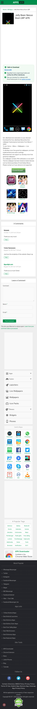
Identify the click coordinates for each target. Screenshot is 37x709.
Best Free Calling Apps (10, 627)
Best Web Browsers (9, 630)
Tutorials (6, 666)
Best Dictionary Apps (9, 634)
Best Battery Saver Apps (10, 623)
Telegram (6, 584)
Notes (18, 542)
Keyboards (27, 539)
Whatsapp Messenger (9, 569)
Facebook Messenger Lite (11, 602)
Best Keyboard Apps (9, 638)
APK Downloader (8, 648)
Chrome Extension (8, 652)
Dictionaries (18, 532)
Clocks (10, 529)
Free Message (18, 539)
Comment (6, 286)
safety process (26, 79)
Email (5, 312)
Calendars (18, 529)
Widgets (12, 415)
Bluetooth (26, 526)
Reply (6, 239)
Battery (18, 526)
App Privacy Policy (18, 688)
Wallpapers (14, 397)
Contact (4, 684)
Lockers (10, 539)
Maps (26, 532)
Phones (12, 421)
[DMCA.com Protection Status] (18, 702)
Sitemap (32, 686)
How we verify (8, 70)
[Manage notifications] (4, 704)
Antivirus (9, 526)
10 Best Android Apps (9, 612)
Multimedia (10, 542)
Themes (11, 409)
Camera (27, 529)
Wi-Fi (26, 545)
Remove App (24, 686)
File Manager (9, 535)
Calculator (10, 532)
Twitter (5, 573)
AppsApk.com (8, 264)
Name (5, 304)
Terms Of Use (5, 686)
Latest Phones (7, 659)
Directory (11, 684)
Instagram (6, 576)
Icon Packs (14, 403)
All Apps (10, 9)
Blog (4, 663)
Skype (5, 587)
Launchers (13, 385)
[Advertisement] (18, 43)
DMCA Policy (19, 684)
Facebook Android (8, 594)
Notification (18, 545)
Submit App (15, 686)
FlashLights (18, 535)
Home (4, 9)
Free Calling (27, 535)
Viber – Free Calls (8, 598)
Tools (26, 542)
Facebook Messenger (9, 580)
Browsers (9, 545)
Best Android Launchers (10, 616)
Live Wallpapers (16, 391)
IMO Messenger (8, 591)
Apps (11, 373)
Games (11, 379)
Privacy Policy (29, 684)
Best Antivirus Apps (9, 620)
